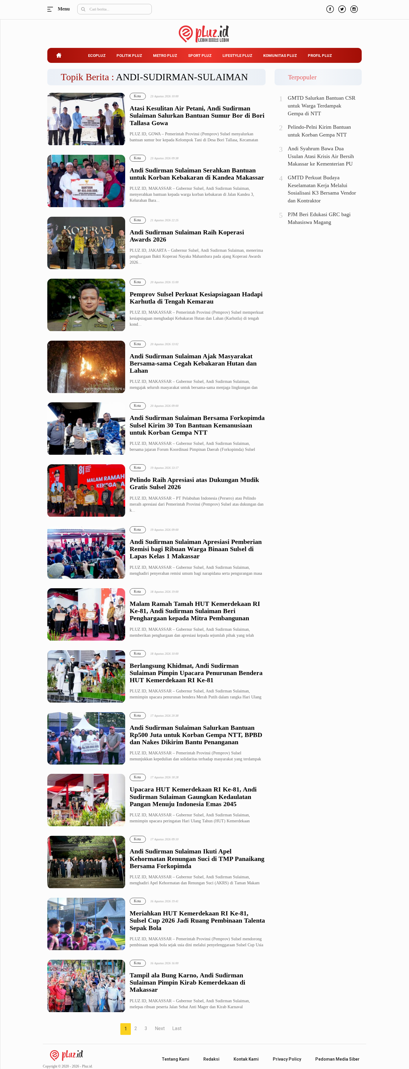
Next (160, 1028)
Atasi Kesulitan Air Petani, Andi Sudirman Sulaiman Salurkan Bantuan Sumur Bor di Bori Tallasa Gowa (197, 115)
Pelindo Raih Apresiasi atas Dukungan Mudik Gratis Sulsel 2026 (194, 483)
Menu (52, 9)
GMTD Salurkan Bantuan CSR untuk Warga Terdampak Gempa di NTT (321, 105)
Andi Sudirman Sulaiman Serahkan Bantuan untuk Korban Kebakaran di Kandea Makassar (197, 174)
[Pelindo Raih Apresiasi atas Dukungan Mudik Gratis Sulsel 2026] (86, 490)
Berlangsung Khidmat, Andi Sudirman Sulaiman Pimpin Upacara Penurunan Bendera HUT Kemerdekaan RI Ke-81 (196, 673)
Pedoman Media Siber (337, 1059)
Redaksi (211, 1059)
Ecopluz (97, 55)
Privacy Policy (287, 1059)
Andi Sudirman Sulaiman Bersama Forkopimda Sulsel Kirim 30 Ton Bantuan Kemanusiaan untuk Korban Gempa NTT (197, 425)
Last (176, 1028)
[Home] (66, 1055)
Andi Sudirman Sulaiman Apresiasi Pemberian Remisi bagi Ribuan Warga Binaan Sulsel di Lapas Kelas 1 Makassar (196, 549)
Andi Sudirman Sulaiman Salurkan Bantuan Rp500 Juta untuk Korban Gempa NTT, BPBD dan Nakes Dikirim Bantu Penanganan (196, 735)
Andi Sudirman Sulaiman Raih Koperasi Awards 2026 (187, 236)
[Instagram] (353, 8)
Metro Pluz (165, 55)
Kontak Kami (246, 1059)
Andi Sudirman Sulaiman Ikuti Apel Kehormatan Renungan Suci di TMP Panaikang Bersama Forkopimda (197, 858)
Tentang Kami (175, 1059)
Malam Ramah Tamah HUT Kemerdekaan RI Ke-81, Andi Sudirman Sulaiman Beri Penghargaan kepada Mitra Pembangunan (195, 611)
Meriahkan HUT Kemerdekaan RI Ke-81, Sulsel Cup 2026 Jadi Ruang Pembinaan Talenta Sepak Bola (197, 920)
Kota (137, 96)
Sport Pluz (200, 55)
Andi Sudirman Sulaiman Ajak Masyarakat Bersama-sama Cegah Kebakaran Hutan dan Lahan (193, 363)
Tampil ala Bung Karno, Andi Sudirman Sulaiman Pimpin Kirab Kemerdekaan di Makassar (187, 982)
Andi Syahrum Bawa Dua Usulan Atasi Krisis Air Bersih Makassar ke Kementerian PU (321, 156)
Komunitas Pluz (280, 55)
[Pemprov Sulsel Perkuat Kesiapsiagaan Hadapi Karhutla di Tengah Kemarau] (86, 305)
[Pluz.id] (205, 31)
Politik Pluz (129, 55)
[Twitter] (341, 8)
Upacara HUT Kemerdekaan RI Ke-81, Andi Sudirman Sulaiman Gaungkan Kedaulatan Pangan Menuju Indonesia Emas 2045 (193, 796)
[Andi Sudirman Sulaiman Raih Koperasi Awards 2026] (86, 243)
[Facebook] (329, 8)
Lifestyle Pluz (237, 55)
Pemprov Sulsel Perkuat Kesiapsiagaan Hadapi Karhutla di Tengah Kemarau (196, 298)
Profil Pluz (320, 55)
